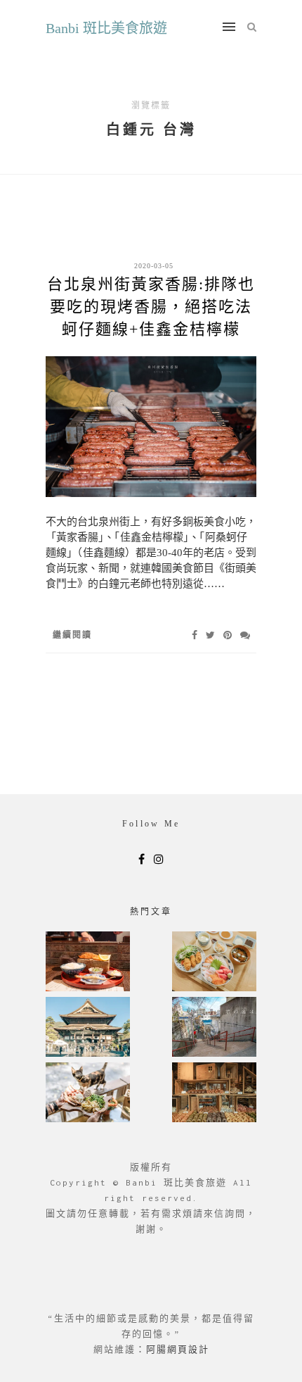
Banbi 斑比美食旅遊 (106, 28)
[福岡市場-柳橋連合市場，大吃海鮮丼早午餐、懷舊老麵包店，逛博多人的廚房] (214, 962)
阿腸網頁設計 (177, 1349)
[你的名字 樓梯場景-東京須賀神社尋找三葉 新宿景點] (214, 1028)
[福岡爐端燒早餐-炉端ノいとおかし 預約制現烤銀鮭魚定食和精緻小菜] (88, 962)
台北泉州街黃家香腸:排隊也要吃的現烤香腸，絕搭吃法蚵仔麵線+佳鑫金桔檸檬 (151, 306)
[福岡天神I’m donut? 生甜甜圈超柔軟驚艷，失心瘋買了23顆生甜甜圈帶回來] (214, 1093)
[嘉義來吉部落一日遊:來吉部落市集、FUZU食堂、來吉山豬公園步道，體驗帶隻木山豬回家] (88, 1093)
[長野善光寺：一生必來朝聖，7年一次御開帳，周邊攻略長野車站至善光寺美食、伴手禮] (88, 1028)
